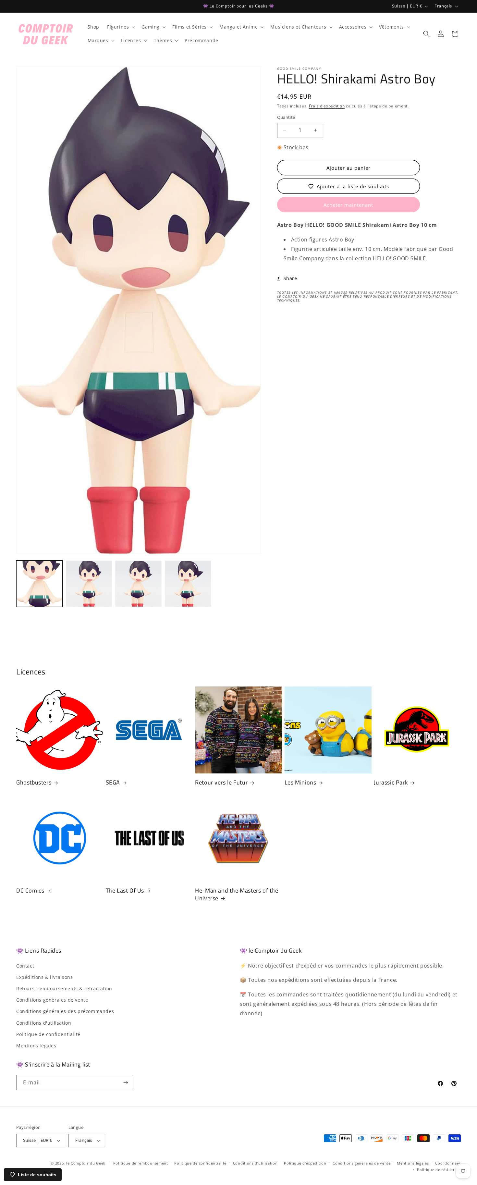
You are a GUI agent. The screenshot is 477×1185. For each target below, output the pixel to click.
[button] (120, 27)
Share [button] (290, 278)
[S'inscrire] (125, 1082)
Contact (25, 965)
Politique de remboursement (140, 1163)
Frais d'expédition (327, 106)
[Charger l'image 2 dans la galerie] (89, 584)
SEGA (113, 782)
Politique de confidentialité (48, 1034)
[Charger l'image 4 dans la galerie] (188, 584)
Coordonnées (448, 1163)
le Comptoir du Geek (85, 1163)
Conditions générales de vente (52, 999)
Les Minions (300, 782)
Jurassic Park (391, 782)
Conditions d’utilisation (255, 1163)
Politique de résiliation (439, 1169)
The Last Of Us (125, 891)
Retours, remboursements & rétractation (64, 988)
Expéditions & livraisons (44, 977)
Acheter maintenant (348, 205)
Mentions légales (36, 1045)
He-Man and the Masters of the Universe (236, 894)
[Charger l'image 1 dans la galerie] (39, 584)
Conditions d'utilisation (43, 1022)
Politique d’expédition (305, 1163)
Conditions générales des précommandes (65, 1011)
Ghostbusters (33, 782)
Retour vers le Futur (221, 782)
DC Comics (30, 891)
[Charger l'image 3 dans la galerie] (138, 584)
